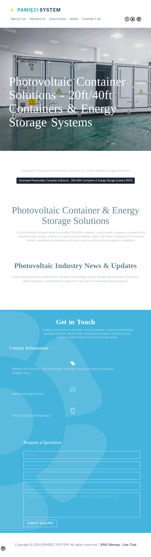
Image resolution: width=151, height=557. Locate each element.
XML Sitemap (110, 545)
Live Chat (129, 545)
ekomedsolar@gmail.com (28, 393)
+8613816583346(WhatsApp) (31, 415)
